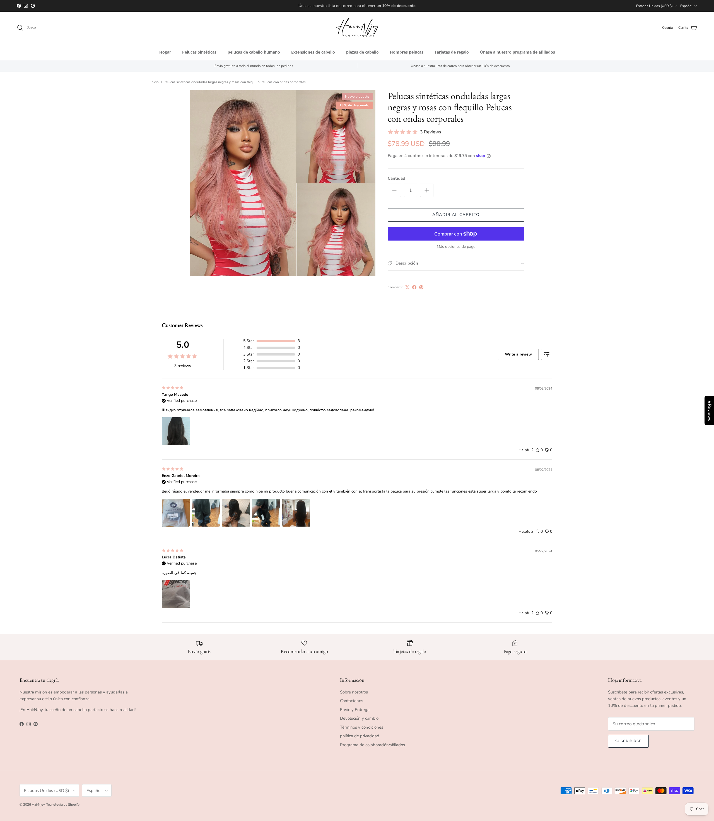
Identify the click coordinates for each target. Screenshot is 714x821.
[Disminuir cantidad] (394, 190)
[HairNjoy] (357, 27)
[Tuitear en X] (407, 287)
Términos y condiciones (361, 727)
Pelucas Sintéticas (199, 52)
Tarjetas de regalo (452, 52)
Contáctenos (351, 701)
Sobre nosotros (354, 692)
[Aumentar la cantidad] (426, 190)
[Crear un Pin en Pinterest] (421, 287)
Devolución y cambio (359, 718)
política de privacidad (359, 736)
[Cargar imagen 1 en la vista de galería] (282, 183)
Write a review (518, 354)
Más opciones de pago (456, 246)
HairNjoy (38, 804)
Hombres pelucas (406, 52)
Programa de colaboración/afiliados (372, 745)
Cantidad (396, 178)
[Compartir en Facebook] (414, 287)
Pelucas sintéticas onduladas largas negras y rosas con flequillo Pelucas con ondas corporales (234, 82)
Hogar (165, 52)
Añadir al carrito (456, 214)
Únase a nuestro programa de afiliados (517, 52)
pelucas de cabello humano (254, 52)
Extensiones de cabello (313, 52)
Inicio (155, 82)
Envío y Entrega (355, 709)
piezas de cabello (362, 52)
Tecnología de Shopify (62, 804)
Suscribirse (628, 741)
